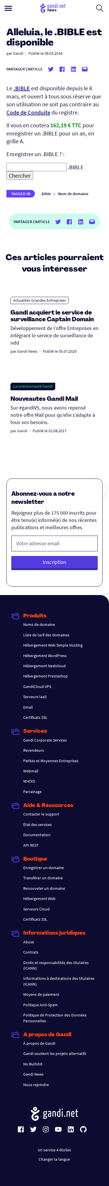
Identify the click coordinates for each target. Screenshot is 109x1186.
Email (28, 707)
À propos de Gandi (39, 1043)
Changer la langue (54, 1159)
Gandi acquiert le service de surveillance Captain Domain (52, 316)
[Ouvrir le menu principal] (8, 8)
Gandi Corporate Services (45, 740)
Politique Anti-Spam (40, 1004)
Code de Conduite (28, 112)
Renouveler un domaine (44, 888)
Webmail (30, 771)
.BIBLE (21, 88)
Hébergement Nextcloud (44, 665)
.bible (46, 193)
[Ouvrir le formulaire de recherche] (99, 8)
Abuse (28, 942)
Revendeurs (33, 750)
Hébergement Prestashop (45, 676)
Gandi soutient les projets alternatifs (54, 1053)
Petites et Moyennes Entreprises (50, 760)
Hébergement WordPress (45, 655)
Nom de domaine (73, 193)
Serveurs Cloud (36, 909)
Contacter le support (41, 814)
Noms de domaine (39, 624)
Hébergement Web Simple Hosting (53, 645)
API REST (31, 845)
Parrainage (32, 791)
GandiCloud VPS (37, 686)
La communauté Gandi (33, 386)
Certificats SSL (35, 717)
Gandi (18, 53)
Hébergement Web (39, 898)
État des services (37, 824)
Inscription (54, 562)
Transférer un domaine (43, 877)
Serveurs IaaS (35, 696)
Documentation (37, 834)
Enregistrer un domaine (43, 867)
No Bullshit (32, 1064)
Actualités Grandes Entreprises (39, 300)
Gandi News (27, 351)
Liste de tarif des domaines (46, 635)
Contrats (30, 952)
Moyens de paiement (41, 994)
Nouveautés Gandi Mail (44, 399)
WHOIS (29, 781)
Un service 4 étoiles (54, 1150)
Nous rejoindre (36, 1084)
